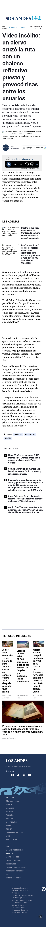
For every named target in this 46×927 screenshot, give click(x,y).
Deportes (9, 818)
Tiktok (18, 775)
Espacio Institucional (14, 850)
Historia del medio (13, 878)
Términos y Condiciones (15, 867)
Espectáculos (11, 822)
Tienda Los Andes (13, 860)
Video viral (30, 434)
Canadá (8, 438)
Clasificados (11, 864)
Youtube (29, 775)
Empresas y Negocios (14, 832)
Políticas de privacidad (15, 871)
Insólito (18, 434)
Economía (10, 808)
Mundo (14, 27)
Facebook (7, 775)
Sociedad (9, 811)
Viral (7, 846)
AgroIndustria (11, 839)
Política (9, 804)
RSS (7, 874)
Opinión (9, 829)
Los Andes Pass (12, 857)
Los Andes (4, 27)
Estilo (8, 836)
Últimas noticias (12, 801)
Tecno (8, 843)
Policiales (10, 815)
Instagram (12, 775)
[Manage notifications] (40, 917)
